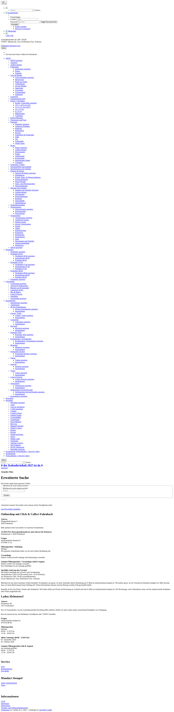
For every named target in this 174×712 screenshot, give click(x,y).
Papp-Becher (20, 214)
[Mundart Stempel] (10, 46)
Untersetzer (19, 141)
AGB (3, 701)
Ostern (12, 358)
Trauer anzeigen (21, 373)
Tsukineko (14, 441)
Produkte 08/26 (21, 277)
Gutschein (14, 97)
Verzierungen (15, 216)
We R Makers (15, 445)
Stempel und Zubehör (18, 188)
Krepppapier (20, 158)
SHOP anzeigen (16, 61)
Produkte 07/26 (21, 269)
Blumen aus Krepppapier (19, 288)
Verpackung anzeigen (23, 386)
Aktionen (13, 63)
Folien (17, 154)
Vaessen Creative (16, 443)
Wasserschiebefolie (22, 243)
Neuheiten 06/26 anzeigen (25, 256)
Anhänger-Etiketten (22, 126)
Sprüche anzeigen (21, 367)
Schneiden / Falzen (17, 165)
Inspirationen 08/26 (22, 275)
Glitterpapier (20, 156)
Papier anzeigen (21, 148)
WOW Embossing (17, 447)
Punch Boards (20, 182)
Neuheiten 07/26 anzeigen (25, 265)
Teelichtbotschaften (17, 205)
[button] (12, 13)
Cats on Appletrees (17, 407)
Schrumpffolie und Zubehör (20, 167)
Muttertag (14, 345)
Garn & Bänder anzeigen (24, 78)
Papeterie (13, 122)
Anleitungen (15, 305)
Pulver (17, 71)
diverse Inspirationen (18, 307)
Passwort (13, 22)
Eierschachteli (20, 211)
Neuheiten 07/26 (16, 262)
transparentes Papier (22, 160)
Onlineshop (5, 710)
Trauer (12, 371)
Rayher (13, 432)
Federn (17, 226)
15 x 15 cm (19, 109)
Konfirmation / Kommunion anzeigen (29, 341)
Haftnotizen (19, 131)
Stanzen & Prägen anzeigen (25, 173)
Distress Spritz (20, 222)
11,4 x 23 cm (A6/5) (22, 107)
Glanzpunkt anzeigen (18, 284)
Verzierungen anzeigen (23, 218)
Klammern (19, 233)
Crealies (13, 411)
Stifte (17, 137)
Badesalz (18, 129)
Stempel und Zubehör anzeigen (26, 190)
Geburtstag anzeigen (22, 322)
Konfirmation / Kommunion (20, 339)
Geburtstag (14, 320)
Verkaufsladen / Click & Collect (28, 452)
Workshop (9, 398)
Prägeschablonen (21, 180)
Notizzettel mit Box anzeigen (26, 354)
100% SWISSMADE (9, 683)
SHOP (8, 58)
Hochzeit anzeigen (22, 328)
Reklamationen (6, 669)
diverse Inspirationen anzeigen (26, 309)
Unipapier (19, 163)
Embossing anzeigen (23, 69)
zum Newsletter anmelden (10, 509)
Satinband (19, 95)
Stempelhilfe (20, 201)
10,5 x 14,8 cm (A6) (22, 105)
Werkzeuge (19, 245)
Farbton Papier (15, 415)
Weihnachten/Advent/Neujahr (21, 390)
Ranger (13, 430)
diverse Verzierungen (23, 224)
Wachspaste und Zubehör (24, 241)
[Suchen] (7, 8)
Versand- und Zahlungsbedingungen (14, 708)
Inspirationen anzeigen (18, 303)
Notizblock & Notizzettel (24, 135)
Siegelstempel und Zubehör (20, 169)
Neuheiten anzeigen (17, 252)
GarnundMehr (15, 418)
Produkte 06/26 (21, 260)
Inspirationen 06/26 (22, 258)
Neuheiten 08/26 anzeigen (25, 273)
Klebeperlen (19, 235)
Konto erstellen (21, 27)
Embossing (14, 67)
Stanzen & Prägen (17, 171)
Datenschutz (5, 706)
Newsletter (5, 671)
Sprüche (13, 364)
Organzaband (20, 92)
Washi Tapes (20, 143)
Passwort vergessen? (23, 29)
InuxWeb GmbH (45, 710)
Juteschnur (19, 88)
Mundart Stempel (16, 426)
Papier (12, 146)
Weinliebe (14, 296)
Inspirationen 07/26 (22, 267)
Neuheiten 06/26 (16, 254)
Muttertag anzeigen (22, 347)
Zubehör (18, 73)
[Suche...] (34, 10)
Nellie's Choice (16, 428)
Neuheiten (9, 250)
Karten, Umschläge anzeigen (26, 103)
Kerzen (18, 133)
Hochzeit (13, 326)
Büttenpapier (20, 114)
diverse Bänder (20, 86)
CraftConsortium (16, 409)
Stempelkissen (20, 203)
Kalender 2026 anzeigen (24, 335)
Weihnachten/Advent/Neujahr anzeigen (30, 392)
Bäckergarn (19, 80)
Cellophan (19, 116)
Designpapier (20, 152)
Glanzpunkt (10, 282)
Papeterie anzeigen (22, 124)
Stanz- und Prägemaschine (25, 184)
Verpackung (14, 384)
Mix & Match (15, 292)
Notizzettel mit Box (17, 352)
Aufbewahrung (16, 65)
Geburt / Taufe (15, 313)
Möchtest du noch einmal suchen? (15, 488)
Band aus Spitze (21, 82)
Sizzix (12, 437)
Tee (16, 139)
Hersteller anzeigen (17, 403)
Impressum (5, 704)
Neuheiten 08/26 (16, 271)
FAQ (3, 667)
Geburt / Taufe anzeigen (24, 316)
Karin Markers (15, 422)
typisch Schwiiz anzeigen (24, 379)
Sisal (17, 239)
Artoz (12, 405)
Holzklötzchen (20, 231)
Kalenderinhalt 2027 (18, 99)
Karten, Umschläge (17, 101)
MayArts (13, 424)
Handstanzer (20, 175)
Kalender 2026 (16, 333)
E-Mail (13, 19)
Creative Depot (16, 413)
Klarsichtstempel (21, 197)
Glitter (17, 228)
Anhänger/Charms (22, 220)
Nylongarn (19, 90)
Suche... (38, 10)
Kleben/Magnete (16, 118)
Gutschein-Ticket (16, 290)
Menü (4, 48)
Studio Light (15, 439)
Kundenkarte (11, 452)
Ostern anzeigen (21, 360)
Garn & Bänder (16, 75)
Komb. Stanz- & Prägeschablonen (28, 177)
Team (3, 685)
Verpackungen (15, 207)
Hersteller (9, 401)
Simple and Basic (16, 435)
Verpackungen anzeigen (24, 209)
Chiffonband (20, 84)
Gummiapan (15, 420)
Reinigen (18, 199)
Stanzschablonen (21, 186)
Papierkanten (20, 237)
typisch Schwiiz (16, 294)
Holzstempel (20, 194)
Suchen (6, 495)
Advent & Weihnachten (19, 286)
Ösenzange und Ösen (18, 120)
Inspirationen (10, 301)
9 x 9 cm (18, 112)
